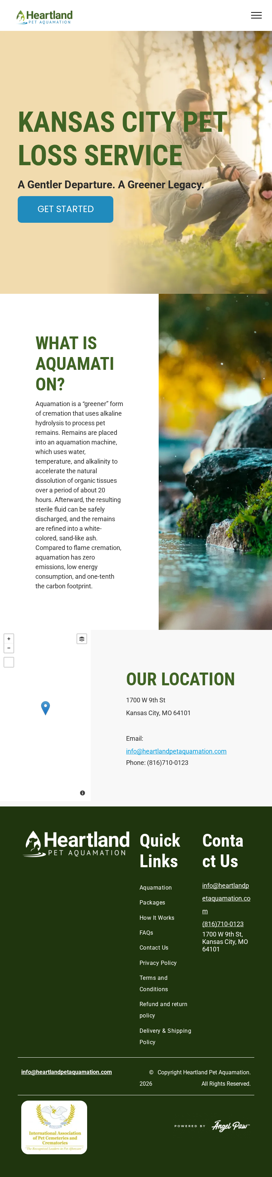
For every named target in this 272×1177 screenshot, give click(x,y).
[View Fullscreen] (8, 662)
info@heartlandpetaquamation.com (176, 751)
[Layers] (81, 638)
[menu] (256, 15)
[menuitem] (168, 887)
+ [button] (8, 638)
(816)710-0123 (223, 924)
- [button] (8, 648)
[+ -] (45, 715)
